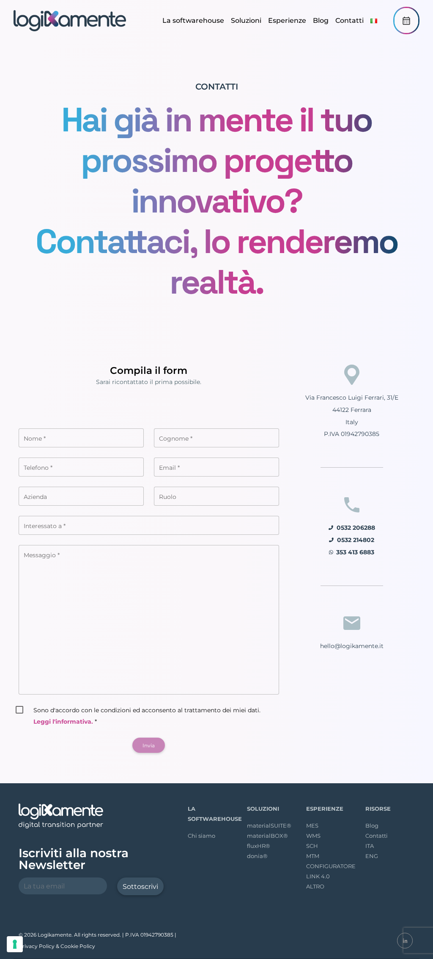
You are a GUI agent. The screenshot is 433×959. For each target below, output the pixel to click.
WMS (313, 835)
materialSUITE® (269, 825)
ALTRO (315, 886)
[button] (374, 20)
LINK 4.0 (318, 876)
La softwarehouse (193, 20)
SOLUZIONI (263, 808)
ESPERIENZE (324, 808)
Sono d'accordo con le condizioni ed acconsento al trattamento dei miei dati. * (146, 715)
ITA (369, 845)
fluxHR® (258, 845)
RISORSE (378, 808)
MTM (312, 856)
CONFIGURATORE (331, 866)
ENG (371, 856)
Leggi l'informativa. (63, 721)
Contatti (349, 20)
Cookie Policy (77, 946)
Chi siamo (201, 835)
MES (312, 825)
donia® (257, 856)
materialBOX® (267, 835)
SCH (312, 845)
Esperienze (287, 20)
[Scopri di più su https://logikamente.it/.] (71, 20)
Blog (321, 20)
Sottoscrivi (140, 887)
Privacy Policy (37, 946)
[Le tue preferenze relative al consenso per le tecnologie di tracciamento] (15, 944)
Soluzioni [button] (246, 20)
